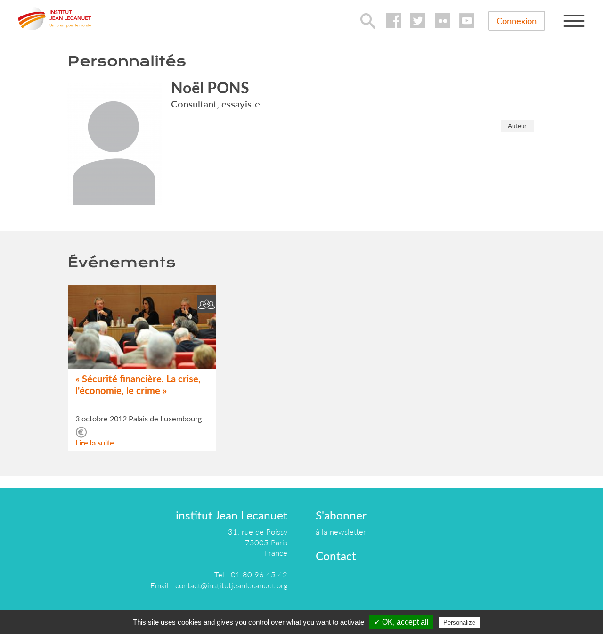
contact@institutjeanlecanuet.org (231, 585)
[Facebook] (393, 20)
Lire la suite (94, 442)
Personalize (459, 622)
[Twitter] (417, 20)
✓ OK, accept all (401, 622)
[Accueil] (54, 18)
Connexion (517, 21)
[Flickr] (442, 20)
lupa (368, 20)
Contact (336, 555)
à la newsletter (341, 531)
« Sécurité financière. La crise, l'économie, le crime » (138, 384)
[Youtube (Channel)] (466, 20)
